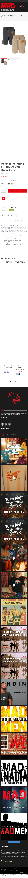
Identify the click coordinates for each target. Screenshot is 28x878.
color (2, 183)
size (2, 180)
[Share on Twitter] (5, 215)
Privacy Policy (7, 870)
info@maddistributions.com (9, 420)
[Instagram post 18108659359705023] (14, 558)
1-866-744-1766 (17, 1)
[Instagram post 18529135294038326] (14, 612)
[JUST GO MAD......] (14, 719)
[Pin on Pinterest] (8, 215)
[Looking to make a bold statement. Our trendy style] (14, 665)
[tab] (4, 221)
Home (2, 15)
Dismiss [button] (7, 875)
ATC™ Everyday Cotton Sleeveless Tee (20, 367)
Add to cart (17, 190)
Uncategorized (8, 15)
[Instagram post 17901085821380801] (14, 585)
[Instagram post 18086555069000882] (14, 451)
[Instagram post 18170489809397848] (14, 531)
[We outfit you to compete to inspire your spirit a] (14, 800)
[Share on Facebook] (2, 215)
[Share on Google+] (12, 215)
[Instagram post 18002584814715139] (14, 505)
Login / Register (23, 1)
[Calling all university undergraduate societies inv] (14, 746)
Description (4, 221)
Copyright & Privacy (16, 870)
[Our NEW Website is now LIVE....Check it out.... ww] (14, 692)
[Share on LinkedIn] (15, 215)
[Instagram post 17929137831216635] (14, 478)
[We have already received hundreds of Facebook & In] (14, 826)
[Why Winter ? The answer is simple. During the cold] (14, 773)
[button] (24, 41)
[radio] (9, 184)
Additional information (16, 221)
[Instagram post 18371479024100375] (14, 639)
